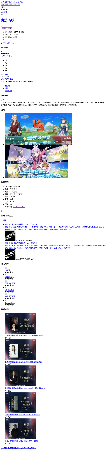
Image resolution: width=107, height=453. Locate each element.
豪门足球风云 (10, 303)
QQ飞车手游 (9, 290)
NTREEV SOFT (6, 28)
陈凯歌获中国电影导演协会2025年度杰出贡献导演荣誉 (25, 388)
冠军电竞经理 (10, 283)
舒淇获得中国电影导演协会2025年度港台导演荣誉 (23, 362)
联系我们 (11, 448)
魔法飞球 (7, 20)
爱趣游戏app (9, 277)
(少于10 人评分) (6, 56)
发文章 (4, 12)
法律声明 (25, 448)
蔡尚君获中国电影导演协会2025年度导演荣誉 (21, 441)
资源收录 (18, 448)
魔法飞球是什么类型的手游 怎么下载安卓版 (21, 243)
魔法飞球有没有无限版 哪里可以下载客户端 (21, 224)
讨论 (2, 100)
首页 (2, 2)
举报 (2, 26)
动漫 (17, 2)
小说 (13, 2)
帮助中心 (32, 448)
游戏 (10, 2)
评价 (5, 43)
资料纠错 (8, 91)
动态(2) (7, 86)
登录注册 (4, 9)
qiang (18, 240)
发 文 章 (11, 43)
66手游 (7, 270)
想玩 (6, 74)
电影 (6, 2)
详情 (6, 88)
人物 (21, 2)
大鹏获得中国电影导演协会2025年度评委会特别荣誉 (24, 335)
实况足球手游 (10, 296)
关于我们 (4, 448)
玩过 (2, 74)
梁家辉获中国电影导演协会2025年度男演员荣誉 (22, 415)
